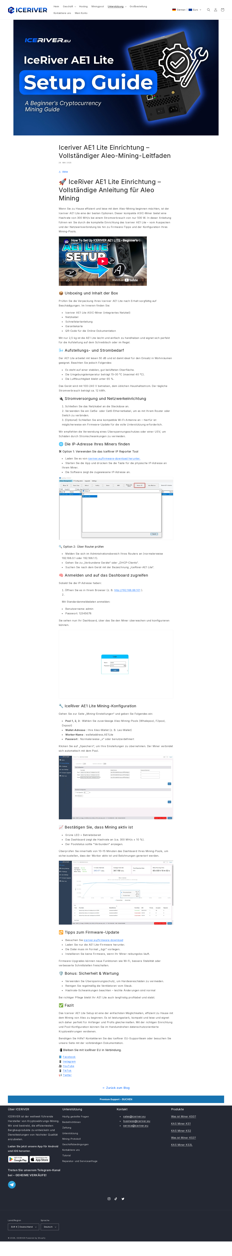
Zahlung (66, 1127)
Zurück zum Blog (118, 1087)
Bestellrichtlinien (71, 1122)
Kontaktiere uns (71, 1150)
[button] (69, 6)
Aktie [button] (65, 171)
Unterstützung (70, 1133)
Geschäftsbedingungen (75, 1144)
